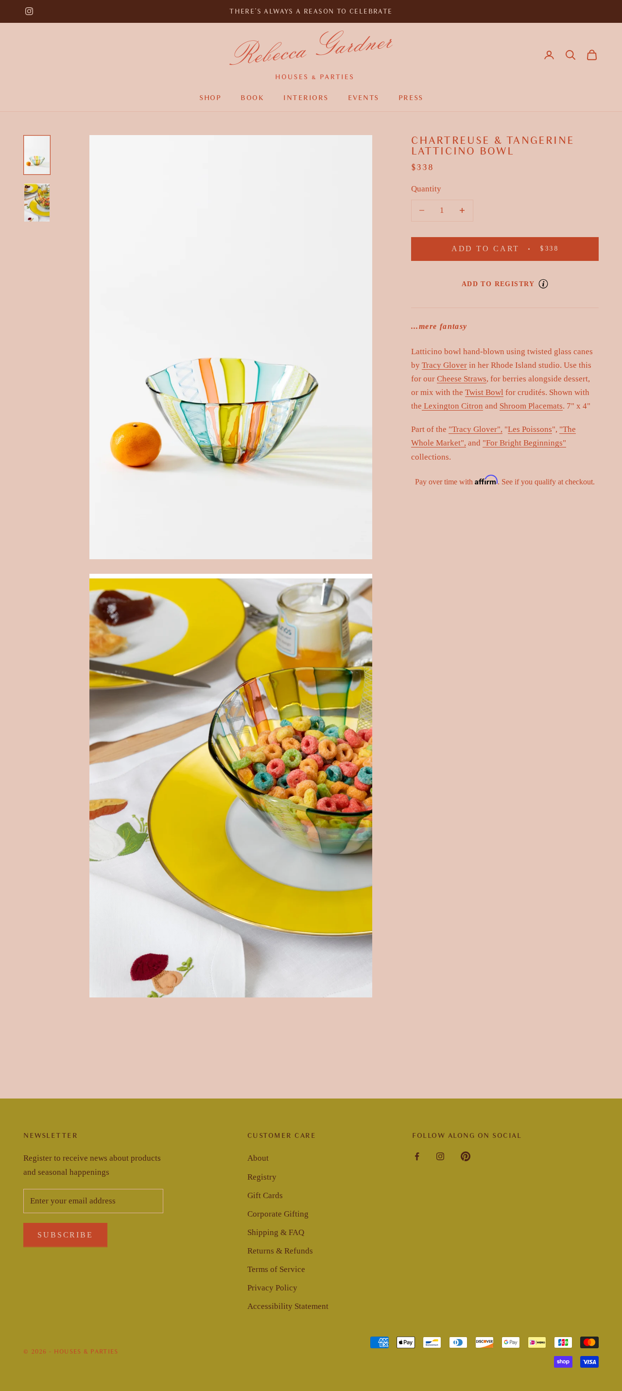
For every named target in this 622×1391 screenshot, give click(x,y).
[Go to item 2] (37, 203)
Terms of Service (276, 1269)
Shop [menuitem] (210, 98)
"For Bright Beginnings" (524, 443)
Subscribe (65, 1235)
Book (252, 98)
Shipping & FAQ (275, 1232)
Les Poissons (530, 429)
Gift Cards (265, 1195)
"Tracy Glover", (475, 429)
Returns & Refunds (280, 1250)
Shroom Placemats (531, 406)
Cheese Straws (461, 378)
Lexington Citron (452, 406)
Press (410, 98)
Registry (261, 1177)
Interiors (305, 98)
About (258, 1158)
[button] (570, 55)
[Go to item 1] (37, 155)
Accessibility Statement (287, 1306)
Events (363, 98)
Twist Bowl (484, 392)
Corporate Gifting (278, 1214)
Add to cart (517, 249)
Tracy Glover (444, 365)
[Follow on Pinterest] (465, 1156)
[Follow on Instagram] (29, 11)
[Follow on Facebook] (417, 1156)
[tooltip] (543, 284)
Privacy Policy (272, 1287)
